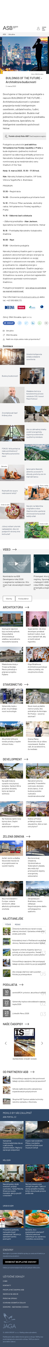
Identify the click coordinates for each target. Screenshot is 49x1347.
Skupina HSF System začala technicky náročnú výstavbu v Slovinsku (27, 1100)
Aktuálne (10, 330)
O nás (5, 1281)
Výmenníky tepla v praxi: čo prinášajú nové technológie (9, 708)
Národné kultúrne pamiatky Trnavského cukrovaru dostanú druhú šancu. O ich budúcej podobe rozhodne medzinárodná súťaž (36, 788)
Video (6, 549)
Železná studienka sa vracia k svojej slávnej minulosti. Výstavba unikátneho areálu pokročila (28, 931)
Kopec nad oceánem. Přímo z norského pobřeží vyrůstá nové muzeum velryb (34, 1144)
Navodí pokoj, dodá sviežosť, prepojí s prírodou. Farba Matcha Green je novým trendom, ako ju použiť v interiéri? (13, 1190)
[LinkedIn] (33, 323)
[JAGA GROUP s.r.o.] (9, 1320)
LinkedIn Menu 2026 (20, 1013)
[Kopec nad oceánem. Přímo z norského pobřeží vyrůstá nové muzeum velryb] (37, 1130)
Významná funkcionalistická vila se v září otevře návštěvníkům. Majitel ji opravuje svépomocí (13, 1145)
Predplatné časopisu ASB (13, 1290)
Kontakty (7, 1285)
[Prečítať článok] (17, 563)
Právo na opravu (10, 1298)
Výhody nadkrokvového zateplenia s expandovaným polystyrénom (27, 1090)
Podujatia (10, 984)
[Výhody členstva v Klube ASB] (6, 136)
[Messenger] (20, 323)
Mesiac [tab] (18, 924)
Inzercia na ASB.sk (10, 1294)
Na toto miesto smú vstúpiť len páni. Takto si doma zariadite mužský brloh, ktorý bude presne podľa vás (35, 1188)
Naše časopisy (13, 1024)
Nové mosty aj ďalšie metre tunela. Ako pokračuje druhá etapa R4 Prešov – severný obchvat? (37, 711)
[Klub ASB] (38, 28)
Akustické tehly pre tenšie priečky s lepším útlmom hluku (11, 741)
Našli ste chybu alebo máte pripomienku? (23, 339)
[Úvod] (10, 28)
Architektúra (13, 607)
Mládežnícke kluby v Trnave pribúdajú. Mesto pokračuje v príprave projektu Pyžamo (10, 669)
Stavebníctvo (12, 684)
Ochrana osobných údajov (14, 1303)
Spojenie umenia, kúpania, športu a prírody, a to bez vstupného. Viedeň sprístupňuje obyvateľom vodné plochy (28, 952)
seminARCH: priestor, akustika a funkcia (29, 992)
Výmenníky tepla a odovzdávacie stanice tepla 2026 (28, 1002)
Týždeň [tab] (8, 924)
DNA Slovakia (11, 335)
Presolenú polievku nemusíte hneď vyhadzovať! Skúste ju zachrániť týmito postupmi (12, 1234)
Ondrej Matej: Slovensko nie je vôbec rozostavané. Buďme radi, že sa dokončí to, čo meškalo (37, 744)
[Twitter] (26, 323)
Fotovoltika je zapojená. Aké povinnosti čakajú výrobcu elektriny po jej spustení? (29, 962)
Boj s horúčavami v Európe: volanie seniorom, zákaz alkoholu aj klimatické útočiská (11, 903)
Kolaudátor (23, 598)
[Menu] (44, 28)
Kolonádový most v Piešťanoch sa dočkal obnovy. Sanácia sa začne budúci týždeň (29, 941)
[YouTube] (40, 323)
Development (12, 759)
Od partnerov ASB (15, 1072)
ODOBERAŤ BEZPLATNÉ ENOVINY (21, 1262)
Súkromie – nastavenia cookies (15, 1307)
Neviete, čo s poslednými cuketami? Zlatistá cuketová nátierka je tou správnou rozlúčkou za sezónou (35, 1234)
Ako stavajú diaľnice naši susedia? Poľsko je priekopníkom (26, 973)
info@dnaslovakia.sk (29, 297)
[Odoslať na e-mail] (46, 323)
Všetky (9, 598)
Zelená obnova (13, 836)
